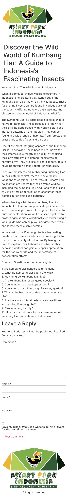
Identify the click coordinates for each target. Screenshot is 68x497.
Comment (9, 342)
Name (6, 384)
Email (6, 397)
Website (7, 410)
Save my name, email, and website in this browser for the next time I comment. (33, 428)
